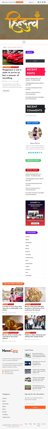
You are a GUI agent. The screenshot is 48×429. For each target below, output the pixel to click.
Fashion (27, 266)
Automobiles (29, 242)
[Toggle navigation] (24, 42)
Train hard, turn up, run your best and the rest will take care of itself (39, 387)
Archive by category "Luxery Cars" (15, 47)
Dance (27, 260)
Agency (27, 239)
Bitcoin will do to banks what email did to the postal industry (11, 336)
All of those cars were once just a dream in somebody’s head (39, 363)
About (30, 424)
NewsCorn (9, 426)
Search (29, 52)
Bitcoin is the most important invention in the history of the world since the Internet (34, 308)
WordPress (20, 425)
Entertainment (29, 263)
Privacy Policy (38, 424)
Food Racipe (28, 275)
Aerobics (28, 236)
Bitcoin (27, 248)
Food (27, 272)
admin (6, 81)
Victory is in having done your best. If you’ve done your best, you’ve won (39, 379)
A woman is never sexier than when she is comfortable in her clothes (12, 308)
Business (28, 251)
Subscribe (35, 407)
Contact (44, 424)
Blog (35, 424)
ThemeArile (16, 426)
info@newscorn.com (8, 372)
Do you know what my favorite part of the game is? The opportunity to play (39, 355)
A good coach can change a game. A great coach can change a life (39, 371)
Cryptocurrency (29, 257)
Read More (6, 90)
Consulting (28, 254)
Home (4, 47)
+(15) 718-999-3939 (8, 373)
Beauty (27, 245)
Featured (28, 269)
